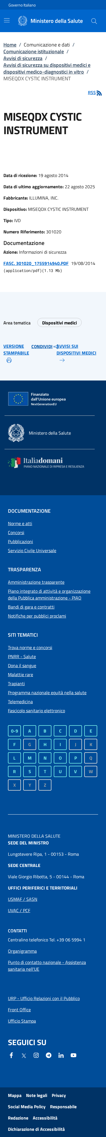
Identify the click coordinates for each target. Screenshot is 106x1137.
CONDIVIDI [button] (42, 346)
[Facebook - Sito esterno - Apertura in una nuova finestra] (11, 1054)
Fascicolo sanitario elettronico (36, 710)
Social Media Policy (27, 1106)
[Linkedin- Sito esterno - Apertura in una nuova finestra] (61, 1054)
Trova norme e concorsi (30, 647)
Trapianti (16, 683)
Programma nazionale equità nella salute (47, 692)
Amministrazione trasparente (36, 582)
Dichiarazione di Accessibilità (36, 1129)
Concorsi (16, 532)
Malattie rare (20, 674)
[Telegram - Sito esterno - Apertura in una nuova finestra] (48, 1054)
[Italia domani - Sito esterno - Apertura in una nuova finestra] (49, 462)
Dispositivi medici (59, 322)
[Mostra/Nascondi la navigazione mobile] (6, 20)
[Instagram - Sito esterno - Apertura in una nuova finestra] (36, 1054)
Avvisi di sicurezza (22, 58)
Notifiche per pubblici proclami (37, 615)
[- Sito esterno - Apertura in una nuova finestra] (73, 1054)
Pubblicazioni (20, 541)
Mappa (14, 1095)
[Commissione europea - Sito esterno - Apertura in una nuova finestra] (37, 399)
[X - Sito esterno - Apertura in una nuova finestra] (23, 1055)
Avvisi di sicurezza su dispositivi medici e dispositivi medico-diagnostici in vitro (46, 68)
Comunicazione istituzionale (33, 51)
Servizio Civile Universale (32, 550)
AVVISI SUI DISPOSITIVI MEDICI (76, 349)
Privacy (59, 1095)
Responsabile (63, 1106)
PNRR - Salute (22, 656)
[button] (94, 21)
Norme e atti (20, 523)
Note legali (36, 1095)
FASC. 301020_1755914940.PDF (36, 263)
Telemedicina (20, 701)
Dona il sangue (22, 665)
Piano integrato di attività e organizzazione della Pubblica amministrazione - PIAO (49, 594)
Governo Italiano (22, 5)
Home (9, 44)
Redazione (18, 1117)
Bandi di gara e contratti (31, 606)
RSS (92, 92)
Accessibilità (45, 1117)
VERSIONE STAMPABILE (16, 349)
